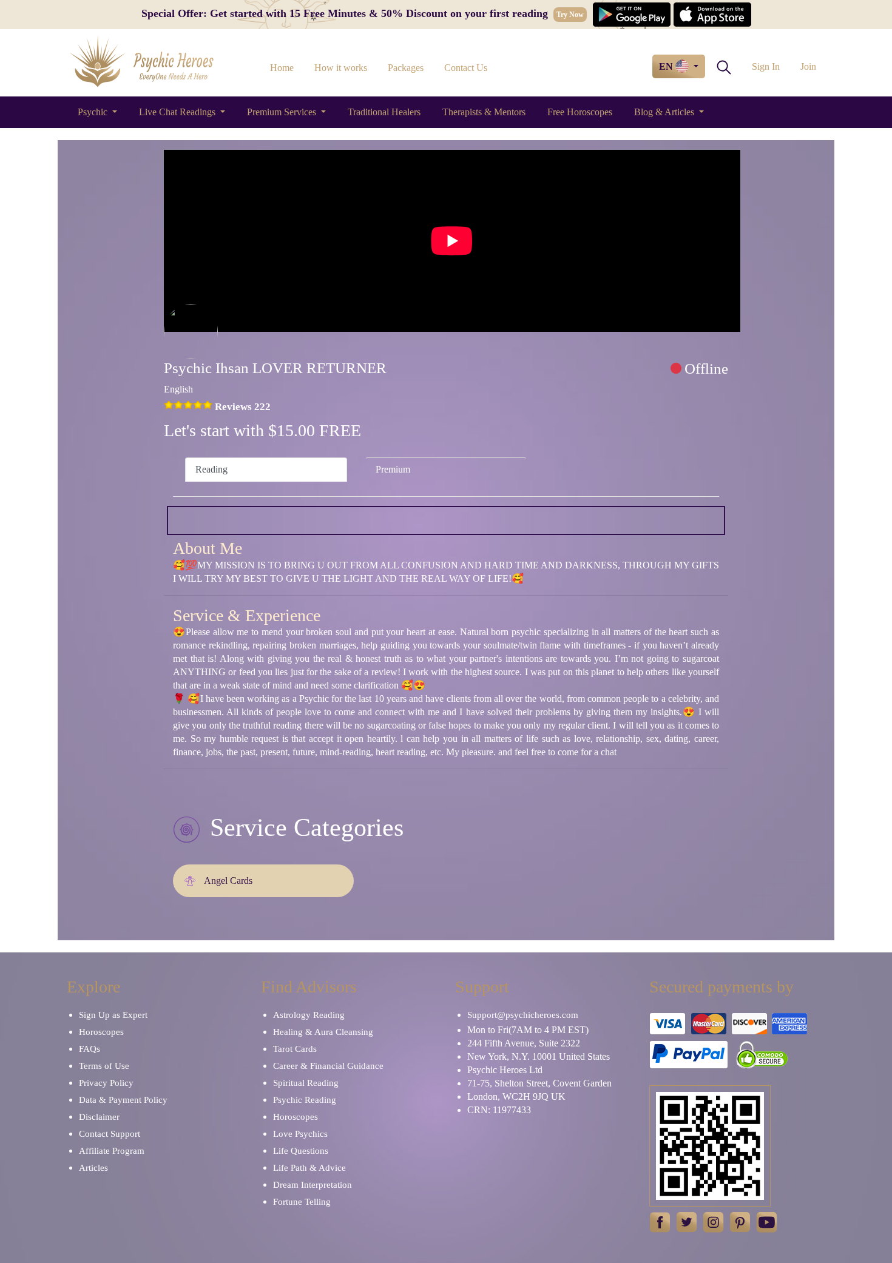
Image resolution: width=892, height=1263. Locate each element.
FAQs (89, 1049)
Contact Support (109, 1134)
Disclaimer (99, 1117)
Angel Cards (228, 880)
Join (808, 66)
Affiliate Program (111, 1151)
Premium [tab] (393, 469)
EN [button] (667, 66)
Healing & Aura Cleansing (323, 1032)
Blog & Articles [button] (665, 112)
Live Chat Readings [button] (178, 112)
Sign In (766, 66)
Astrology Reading (309, 1015)
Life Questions (300, 1151)
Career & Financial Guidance (328, 1066)
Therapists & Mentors (483, 112)
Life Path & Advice (309, 1168)
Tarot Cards (295, 1049)
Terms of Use (104, 1066)
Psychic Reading (304, 1100)
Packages (406, 67)
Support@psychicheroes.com (522, 1015)
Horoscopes (101, 1032)
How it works (340, 67)
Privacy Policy (106, 1083)
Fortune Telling (302, 1202)
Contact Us (465, 67)
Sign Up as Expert (113, 1015)
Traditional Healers (384, 112)
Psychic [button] (94, 112)
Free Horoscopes (579, 112)
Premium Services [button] (283, 112)
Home (282, 67)
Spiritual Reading (306, 1083)
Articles (93, 1168)
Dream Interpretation (312, 1185)
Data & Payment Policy (123, 1100)
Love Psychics (300, 1134)
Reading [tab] (211, 469)
